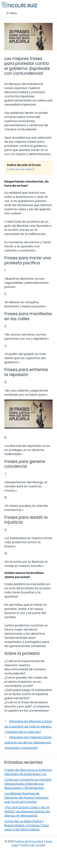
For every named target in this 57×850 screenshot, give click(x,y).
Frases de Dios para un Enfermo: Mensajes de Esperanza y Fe (28, 772)
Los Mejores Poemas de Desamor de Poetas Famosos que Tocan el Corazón (26, 797)
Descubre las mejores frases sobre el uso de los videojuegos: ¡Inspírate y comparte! (28, 742)
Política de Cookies (33, 845)
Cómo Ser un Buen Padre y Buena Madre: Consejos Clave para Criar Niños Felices (26, 825)
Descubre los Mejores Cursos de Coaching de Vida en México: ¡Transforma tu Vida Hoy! (28, 726)
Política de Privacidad (29, 841)
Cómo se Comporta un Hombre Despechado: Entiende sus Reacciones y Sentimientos (27, 783)
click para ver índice (21, 169)
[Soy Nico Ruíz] (19, 4)
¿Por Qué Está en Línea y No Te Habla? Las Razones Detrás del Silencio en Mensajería (27, 811)
